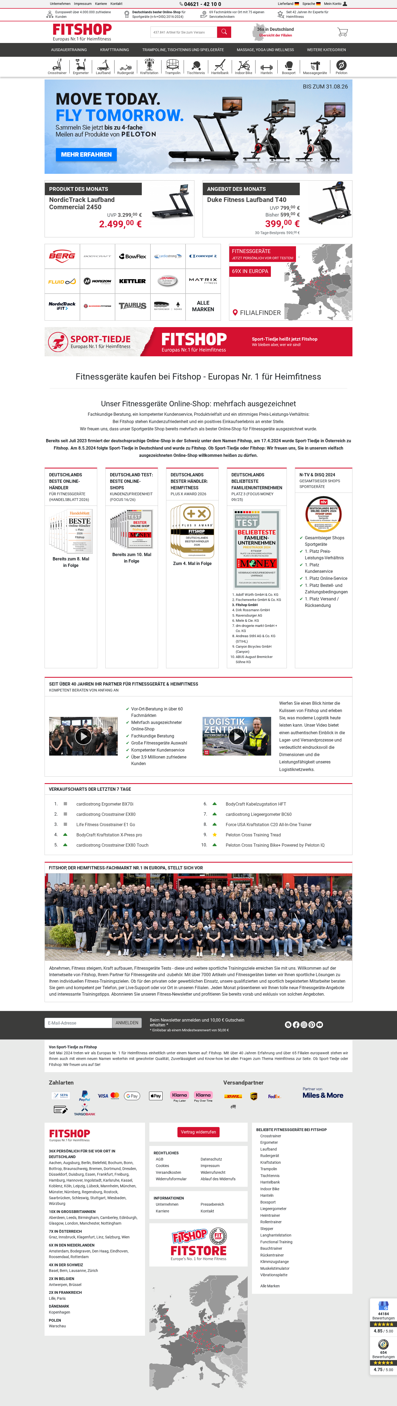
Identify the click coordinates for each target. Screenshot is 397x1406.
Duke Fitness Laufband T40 (247, 200)
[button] (60, 126)
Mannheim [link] (109, 1186)
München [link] (128, 1186)
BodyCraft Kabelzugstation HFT (256, 804)
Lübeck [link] (93, 1186)
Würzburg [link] (57, 1203)
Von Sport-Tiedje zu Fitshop (73, 1047)
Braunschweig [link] (75, 1168)
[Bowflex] (132, 256)
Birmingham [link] (88, 1217)
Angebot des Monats (236, 189)
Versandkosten (168, 1172)
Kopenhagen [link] (59, 1312)
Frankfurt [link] (105, 1174)
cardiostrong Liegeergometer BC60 (259, 814)
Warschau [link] (57, 1326)
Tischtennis (270, 1176)
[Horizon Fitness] (97, 281)
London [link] (71, 1223)
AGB (159, 1159)
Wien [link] (126, 1237)
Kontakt (116, 4)
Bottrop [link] (55, 1168)
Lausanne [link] (77, 1270)
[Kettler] (132, 281)
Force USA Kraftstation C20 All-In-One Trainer (268, 824)
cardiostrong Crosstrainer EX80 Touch (112, 845)
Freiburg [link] (122, 1174)
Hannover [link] (74, 1180)
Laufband (268, 1149)
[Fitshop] (82, 31)
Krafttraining (114, 50)
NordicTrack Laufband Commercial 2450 (82, 203)
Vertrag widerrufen (198, 1132)
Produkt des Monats (78, 189)
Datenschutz (211, 1159)
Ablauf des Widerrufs (218, 1179)
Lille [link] (52, 1298)
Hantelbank (270, 1182)
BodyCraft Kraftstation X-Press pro (109, 834)
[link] (291, 282)
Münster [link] (56, 1192)
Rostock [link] (110, 1192)
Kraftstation (270, 1162)
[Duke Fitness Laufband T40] (330, 202)
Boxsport (268, 1202)
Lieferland (285, 4)
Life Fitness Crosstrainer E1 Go (105, 824)
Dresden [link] (129, 1168)
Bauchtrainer (271, 1248)
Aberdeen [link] (57, 1217)
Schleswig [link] (80, 1198)
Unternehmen (60, 4)
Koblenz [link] (55, 1186)
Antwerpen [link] (58, 1284)
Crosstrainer (270, 1136)
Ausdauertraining (69, 50)
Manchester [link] (89, 1223)
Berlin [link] (86, 1163)
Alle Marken (270, 1286)
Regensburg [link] (92, 1192)
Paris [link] (61, 1298)
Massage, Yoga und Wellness (265, 50)
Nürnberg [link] (72, 1192)
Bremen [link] (95, 1168)
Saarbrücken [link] (59, 1198)
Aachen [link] (55, 1163)
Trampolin (268, 1169)
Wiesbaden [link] (116, 1198)
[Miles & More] (323, 1092)
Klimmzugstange (274, 1261)
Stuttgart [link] (98, 1198)
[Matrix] (203, 281)
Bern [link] (64, 1270)
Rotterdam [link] (79, 1257)
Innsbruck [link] (67, 1237)
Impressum (83, 4)
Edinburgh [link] (128, 1217)
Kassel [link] (126, 1180)
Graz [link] (53, 1237)
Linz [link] (99, 1237)
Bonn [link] (128, 1163)
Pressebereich (212, 1204)
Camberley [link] (109, 1217)
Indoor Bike (269, 1189)
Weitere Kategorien (326, 50)
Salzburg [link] (112, 1237)
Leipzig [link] (79, 1186)
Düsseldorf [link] (58, 1174)
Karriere (101, 4)
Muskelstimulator (275, 1268)
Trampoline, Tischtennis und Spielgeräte (183, 50)
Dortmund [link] (112, 1168)
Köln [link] (68, 1186)
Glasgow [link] (56, 1223)
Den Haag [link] (100, 1251)
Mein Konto (332, 4)
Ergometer (269, 1142)
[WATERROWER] (168, 306)
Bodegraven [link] (80, 1251)
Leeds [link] (71, 1217)
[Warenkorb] (344, 32)
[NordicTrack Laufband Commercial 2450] (172, 202)
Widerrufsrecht (213, 1172)
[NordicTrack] (62, 306)
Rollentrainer (271, 1222)
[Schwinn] (97, 306)
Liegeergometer (273, 1208)
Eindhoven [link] (119, 1251)
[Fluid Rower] (62, 281)
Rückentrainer (272, 1255)
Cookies (162, 1166)
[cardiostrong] (168, 256)
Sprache (308, 4)
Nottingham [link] (111, 1223)
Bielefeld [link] (99, 1163)
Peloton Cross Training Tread (253, 834)
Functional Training (276, 1242)
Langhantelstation (275, 1235)
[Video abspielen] (83, 736)
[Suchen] (224, 32)
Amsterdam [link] (59, 1251)
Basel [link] (53, 1270)
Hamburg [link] (57, 1180)
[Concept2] (203, 256)
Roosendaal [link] (59, 1257)
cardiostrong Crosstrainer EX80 (106, 814)
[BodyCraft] (97, 256)
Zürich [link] (93, 1270)
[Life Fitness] (168, 281)
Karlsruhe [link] (111, 1180)
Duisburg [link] (76, 1174)
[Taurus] (132, 306)
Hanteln (267, 1195)
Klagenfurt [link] (86, 1237)
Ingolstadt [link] (93, 1180)
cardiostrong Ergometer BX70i (104, 804)
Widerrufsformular (171, 1179)
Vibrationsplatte (273, 1275)
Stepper (266, 1228)
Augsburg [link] (71, 1163)
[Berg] (62, 256)
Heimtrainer (270, 1215)
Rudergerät (269, 1156)
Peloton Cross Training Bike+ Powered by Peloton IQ (275, 845)
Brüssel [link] (75, 1284)
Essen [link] (90, 1174)
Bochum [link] (115, 1163)
